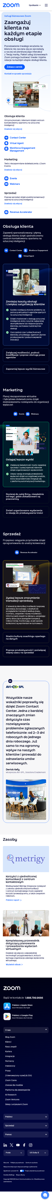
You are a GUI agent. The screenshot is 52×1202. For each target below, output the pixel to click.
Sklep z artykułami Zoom (16, 1104)
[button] (45, 1195)
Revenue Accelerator (21, 212)
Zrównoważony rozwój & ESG (18, 1075)
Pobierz (8, 1116)
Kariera (8, 1051)
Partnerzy (9, 1061)
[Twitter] (11, 1145)
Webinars (15, 184)
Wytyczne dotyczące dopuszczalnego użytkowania (20, 1167)
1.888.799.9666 (34, 998)
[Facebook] (24, 1145)
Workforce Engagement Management (22, 149)
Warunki (6, 1163)
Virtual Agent (17, 143)
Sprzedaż (9, 1125)
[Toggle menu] (46, 5)
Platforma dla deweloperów (17, 1090)
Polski (8, 1152)
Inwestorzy (10, 1066)
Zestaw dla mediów (14, 1085)
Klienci (8, 1042)
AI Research (10, 1094)
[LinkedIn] (5, 1145)
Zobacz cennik (16, 66)
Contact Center (18, 137)
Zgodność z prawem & (10, 1171)
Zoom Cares (11, 1080)
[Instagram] (30, 1145)
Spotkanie (33, 5)
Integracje (10, 1056)
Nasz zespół (10, 1046)
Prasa (8, 1070)
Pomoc (8, 1135)
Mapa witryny (20, 1175)
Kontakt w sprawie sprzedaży (19, 73)
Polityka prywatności (17, 1163)
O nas (8, 1030)
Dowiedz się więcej (13, 129)
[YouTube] (18, 1145)
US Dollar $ (34, 1152)
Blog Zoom (10, 1037)
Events (13, 178)
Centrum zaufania (32, 1163)
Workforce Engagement (38, 250)
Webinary (35, 414)
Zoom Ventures (12, 1099)
